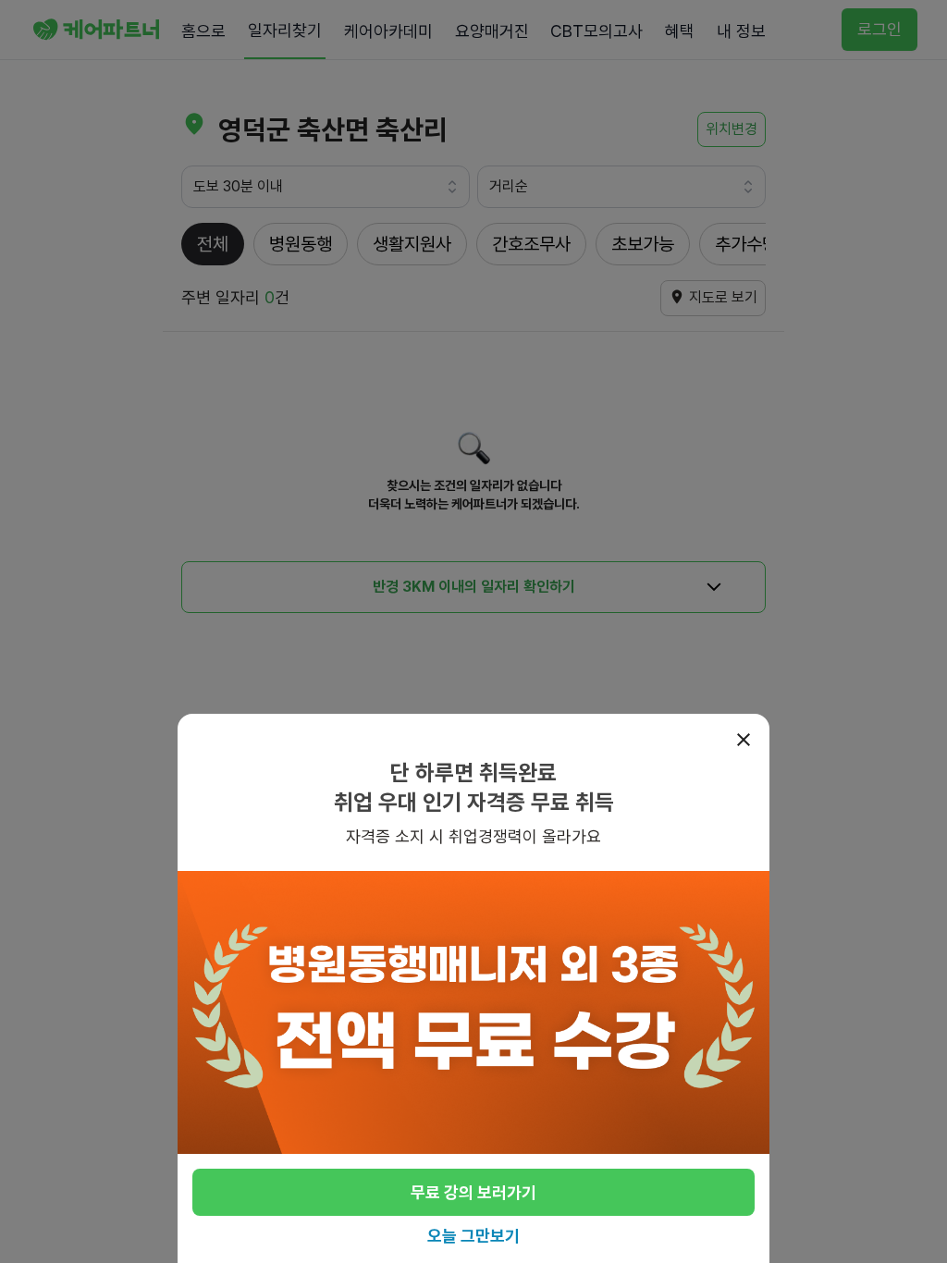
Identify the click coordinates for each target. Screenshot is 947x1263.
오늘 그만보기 (473, 1235)
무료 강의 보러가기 (473, 1192)
